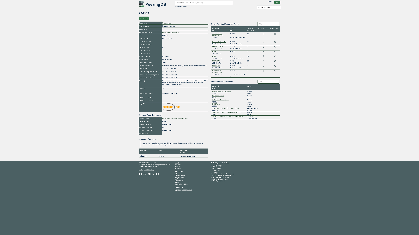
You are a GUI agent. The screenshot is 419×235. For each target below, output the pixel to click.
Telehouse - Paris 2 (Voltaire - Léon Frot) (226, 112)
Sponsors (178, 168)
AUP (156, 166)
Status (177, 182)
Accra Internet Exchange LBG (217, 34)
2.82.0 (141, 170)
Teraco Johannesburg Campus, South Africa (227, 116)
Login (277, 2)
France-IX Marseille (219, 42)
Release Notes (180, 177)
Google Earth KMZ (181, 184)
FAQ (176, 179)
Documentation (180, 175)
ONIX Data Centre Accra (220, 100)
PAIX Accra (216, 104)
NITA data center (218, 96)
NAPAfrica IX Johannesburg (217, 71)
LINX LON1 (216, 61)
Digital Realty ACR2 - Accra (221, 91)
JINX (214, 56)
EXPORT (144, 18)
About (177, 163)
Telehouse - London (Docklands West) (225, 108)
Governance (179, 180)
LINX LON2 (216, 66)
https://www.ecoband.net (170, 32)
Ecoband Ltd (166, 23)
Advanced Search (181, 6)
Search (177, 166)
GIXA (214, 51)
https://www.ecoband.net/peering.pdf (175, 118)
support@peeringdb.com (183, 190)
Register (269, 1)
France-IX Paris (217, 46)
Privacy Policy (149, 170)
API (176, 174)
